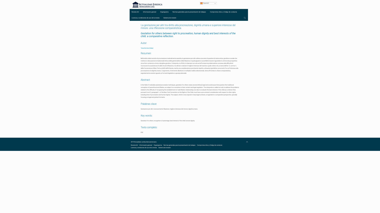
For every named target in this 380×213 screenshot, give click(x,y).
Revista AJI (134, 145)
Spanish (206, 3)
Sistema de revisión (164, 147)
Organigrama (158, 145)
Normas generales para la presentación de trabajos (179, 145)
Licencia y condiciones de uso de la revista (144, 147)
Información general (145, 145)
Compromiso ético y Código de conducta (209, 145)
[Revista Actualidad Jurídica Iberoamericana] (147, 4)
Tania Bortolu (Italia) (147, 48)
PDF (142, 132)
